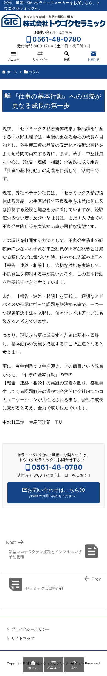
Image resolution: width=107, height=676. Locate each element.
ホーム (12, 72)
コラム (34, 72)
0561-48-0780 (56, 39)
